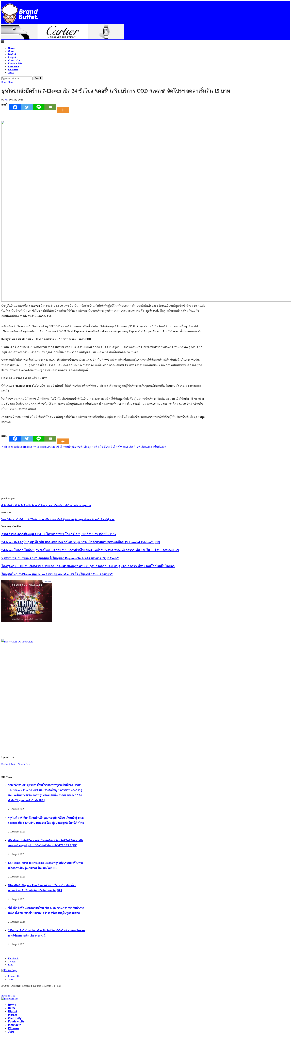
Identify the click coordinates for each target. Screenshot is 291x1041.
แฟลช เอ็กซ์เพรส (155, 447)
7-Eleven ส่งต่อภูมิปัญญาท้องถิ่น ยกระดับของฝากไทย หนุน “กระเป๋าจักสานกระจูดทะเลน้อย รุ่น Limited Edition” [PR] (80, 542)
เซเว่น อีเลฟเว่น (135, 447)
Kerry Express (37, 447)
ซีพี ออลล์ (64, 447)
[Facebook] (15, 107)
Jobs (11, 72)
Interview (13, 66)
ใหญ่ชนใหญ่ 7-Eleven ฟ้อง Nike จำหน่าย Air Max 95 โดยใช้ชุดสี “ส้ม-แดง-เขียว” (57, 574)
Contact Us (14, 976)
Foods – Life (15, 63)
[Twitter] (27, 107)
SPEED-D (52, 447)
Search (38, 78)
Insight (12, 57)
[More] (63, 107)
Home (11, 48)
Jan (6, 99)
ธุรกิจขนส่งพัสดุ (80, 447)
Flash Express (20, 447)
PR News (13, 69)
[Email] (50, 107)
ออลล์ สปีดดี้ (98, 447)
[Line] (38, 107)
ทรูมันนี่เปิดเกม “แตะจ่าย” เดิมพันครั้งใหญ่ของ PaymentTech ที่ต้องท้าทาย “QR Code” (60, 558)
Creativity (14, 60)
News (11, 51)
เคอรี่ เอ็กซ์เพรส (116, 447)
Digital (12, 54)
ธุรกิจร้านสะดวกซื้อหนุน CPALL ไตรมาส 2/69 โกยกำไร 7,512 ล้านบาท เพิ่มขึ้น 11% (58, 534)
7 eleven (6, 447)
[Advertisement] (102, 473)
